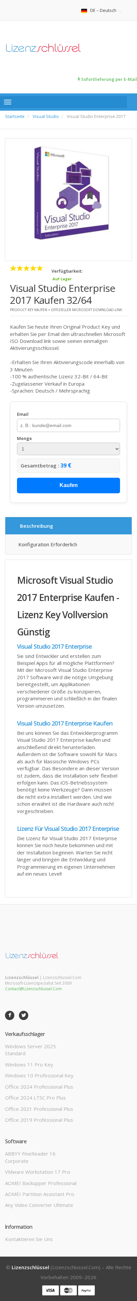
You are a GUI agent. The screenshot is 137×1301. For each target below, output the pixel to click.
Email (23, 414)
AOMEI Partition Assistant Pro (39, 1194)
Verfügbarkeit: (67, 271)
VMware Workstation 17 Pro (37, 1171)
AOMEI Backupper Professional (40, 1183)
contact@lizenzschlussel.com (33, 989)
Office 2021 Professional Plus (39, 1109)
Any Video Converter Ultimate (39, 1205)
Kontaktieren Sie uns (29, 1239)
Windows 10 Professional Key (39, 1075)
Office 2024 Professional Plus (39, 1086)
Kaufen (69, 485)
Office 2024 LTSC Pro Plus (35, 1097)
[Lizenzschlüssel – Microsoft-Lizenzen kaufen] (68, 48)
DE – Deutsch (103, 10)
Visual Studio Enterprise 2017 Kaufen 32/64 (62, 294)
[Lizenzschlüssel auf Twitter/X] (23, 1015)
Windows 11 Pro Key (29, 1064)
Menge (24, 438)
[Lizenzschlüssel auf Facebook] (9, 1015)
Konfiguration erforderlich (47, 544)
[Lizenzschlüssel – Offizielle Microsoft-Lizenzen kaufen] (32, 955)
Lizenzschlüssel (30, 1267)
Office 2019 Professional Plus (39, 1119)
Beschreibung (36, 525)
